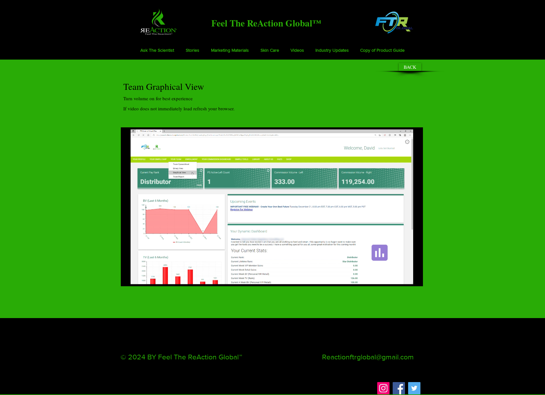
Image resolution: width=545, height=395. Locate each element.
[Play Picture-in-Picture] (404, 278)
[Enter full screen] (414, 278)
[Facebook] (399, 388)
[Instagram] (383, 388)
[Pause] (129, 278)
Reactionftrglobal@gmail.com (368, 357)
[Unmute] (140, 278)
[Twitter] (414, 388)
